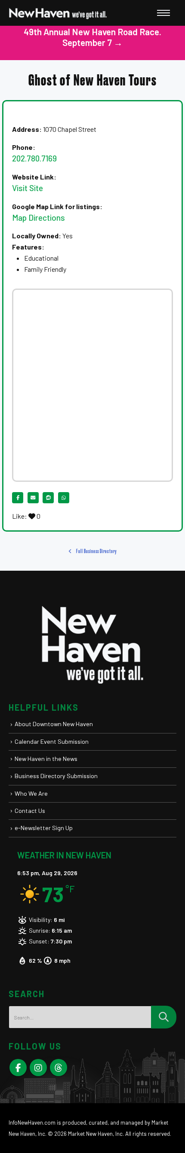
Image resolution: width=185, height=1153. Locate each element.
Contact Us (30, 810)
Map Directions (38, 217)
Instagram (38, 1067)
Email (33, 497)
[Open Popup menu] (163, 12)
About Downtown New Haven (54, 723)
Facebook (17, 497)
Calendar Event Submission (52, 741)
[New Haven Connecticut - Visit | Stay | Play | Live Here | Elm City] (58, 12)
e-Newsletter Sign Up (44, 827)
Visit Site (27, 188)
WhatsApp (63, 497)
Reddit (48, 497)
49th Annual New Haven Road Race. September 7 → (92, 37)
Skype (58, 1067)
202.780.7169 (34, 158)
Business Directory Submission (56, 775)
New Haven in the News (46, 758)
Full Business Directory (96, 551)
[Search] (163, 1017)
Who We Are (31, 793)
